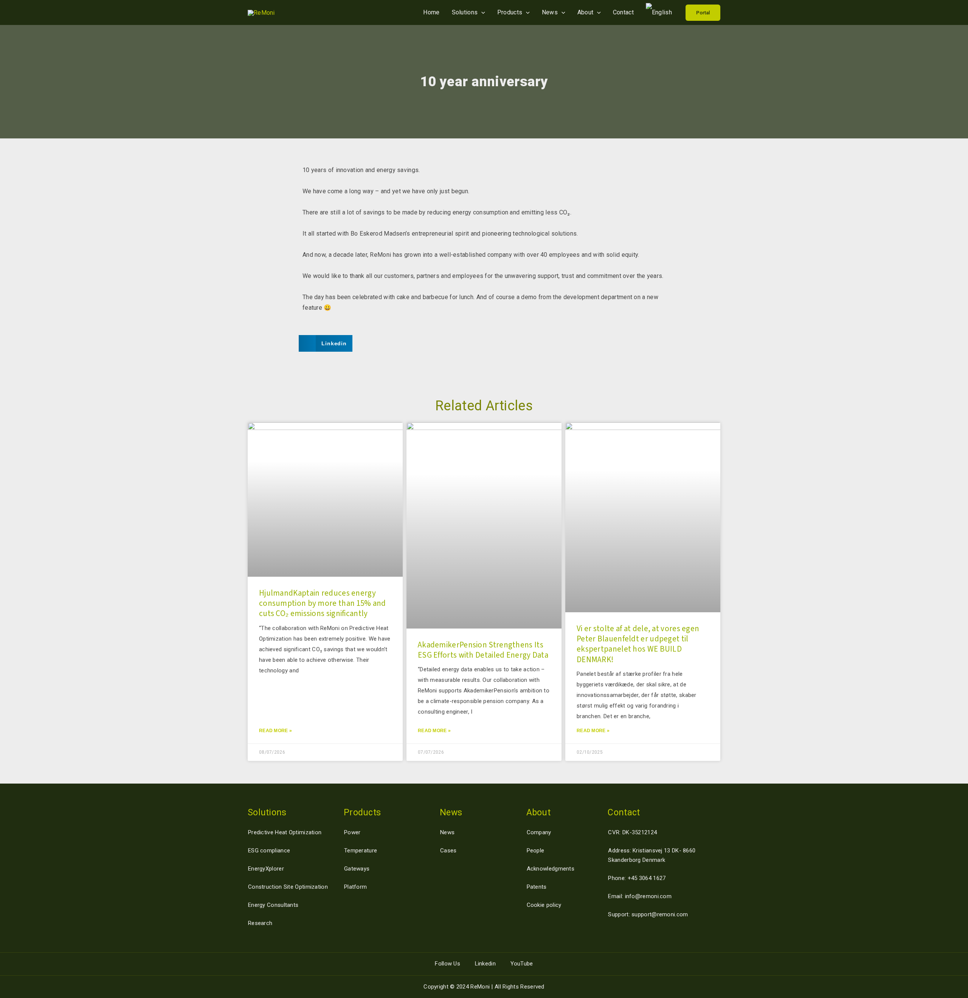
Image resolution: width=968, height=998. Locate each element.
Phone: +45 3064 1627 (637, 878)
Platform (355, 886)
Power (352, 832)
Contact (623, 12)
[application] (481, 12)
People (535, 850)
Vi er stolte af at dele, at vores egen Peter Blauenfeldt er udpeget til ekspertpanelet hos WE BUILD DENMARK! (638, 644)
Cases (448, 850)
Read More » (275, 730)
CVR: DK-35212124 (632, 832)
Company (539, 832)
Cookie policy (544, 905)
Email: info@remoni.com (640, 896)
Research (260, 923)
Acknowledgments (551, 868)
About (585, 12)
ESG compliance (269, 850)
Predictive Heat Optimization (284, 832)
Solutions (465, 12)
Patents (537, 886)
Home (431, 12)
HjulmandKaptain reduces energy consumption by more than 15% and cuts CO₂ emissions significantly (322, 603)
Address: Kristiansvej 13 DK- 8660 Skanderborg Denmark (651, 855)
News (550, 12)
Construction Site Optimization (288, 886)
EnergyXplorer (266, 868)
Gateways (356, 868)
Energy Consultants (273, 905)
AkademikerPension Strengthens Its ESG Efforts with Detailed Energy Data (483, 650)
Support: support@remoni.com (648, 914)
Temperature (360, 850)
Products (509, 12)
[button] (703, 13)
